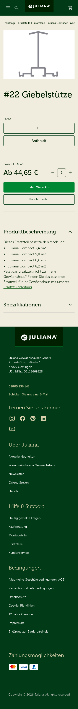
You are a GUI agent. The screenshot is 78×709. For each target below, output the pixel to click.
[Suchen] (16, 7)
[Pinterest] (32, 418)
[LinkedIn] (43, 418)
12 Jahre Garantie (21, 614)
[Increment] (70, 172)
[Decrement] (53, 172)
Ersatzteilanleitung (17, 287)
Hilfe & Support (26, 506)
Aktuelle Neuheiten (22, 456)
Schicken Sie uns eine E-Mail (28, 394)
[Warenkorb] (70, 7)
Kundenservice (19, 553)
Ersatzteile (24, 22)
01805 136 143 (19, 386)
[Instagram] (12, 418)
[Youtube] (12, 428)
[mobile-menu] (7, 7)
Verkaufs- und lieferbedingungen (31, 588)
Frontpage (9, 22)
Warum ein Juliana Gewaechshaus (32, 465)
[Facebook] (22, 418)
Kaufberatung (18, 527)
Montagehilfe (18, 535)
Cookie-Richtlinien (21, 605)
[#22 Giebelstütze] (39, 54)
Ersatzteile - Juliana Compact (50, 22)
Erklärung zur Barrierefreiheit (28, 631)
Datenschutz (17, 597)
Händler (14, 491)
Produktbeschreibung (29, 231)
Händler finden (39, 199)
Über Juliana (24, 445)
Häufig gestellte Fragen (25, 518)
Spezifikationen (22, 304)
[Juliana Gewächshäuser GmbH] (39, 6)
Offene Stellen (19, 482)
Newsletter (16, 474)
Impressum (16, 623)
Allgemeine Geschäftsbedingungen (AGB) (37, 579)
